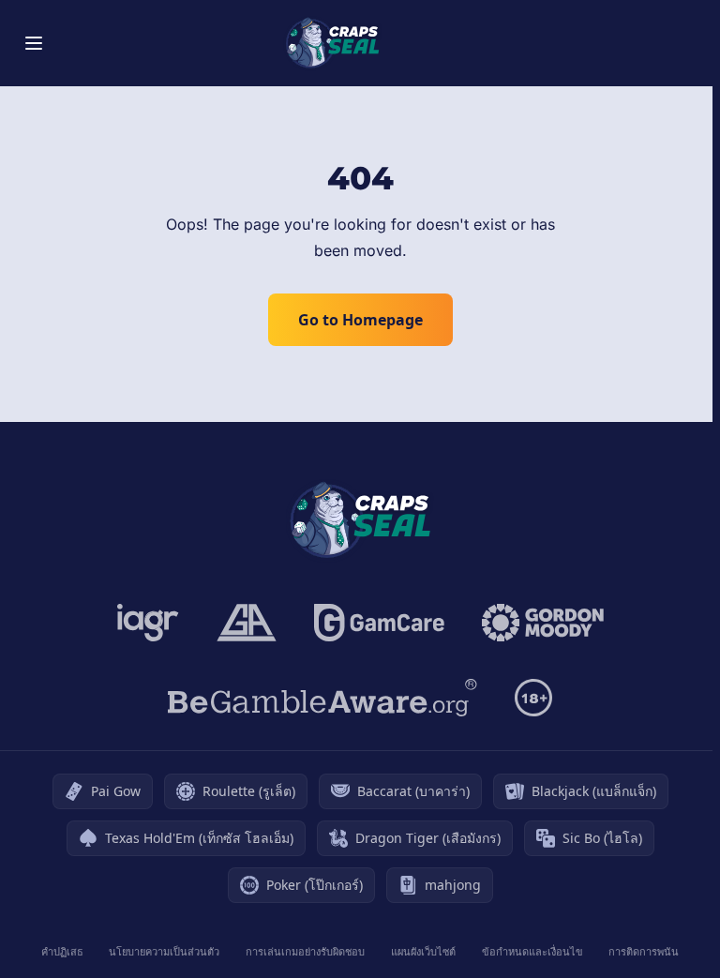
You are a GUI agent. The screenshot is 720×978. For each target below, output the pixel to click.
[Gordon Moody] (543, 622)
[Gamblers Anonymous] (247, 622)
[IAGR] (148, 622)
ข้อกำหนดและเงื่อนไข (532, 951)
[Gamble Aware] (322, 697)
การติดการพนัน (643, 951)
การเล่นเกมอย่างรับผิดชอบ (305, 951)
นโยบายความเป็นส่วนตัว (164, 951)
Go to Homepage (360, 319)
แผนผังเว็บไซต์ (423, 951)
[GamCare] (379, 622)
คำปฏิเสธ (62, 951)
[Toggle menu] (33, 43)
